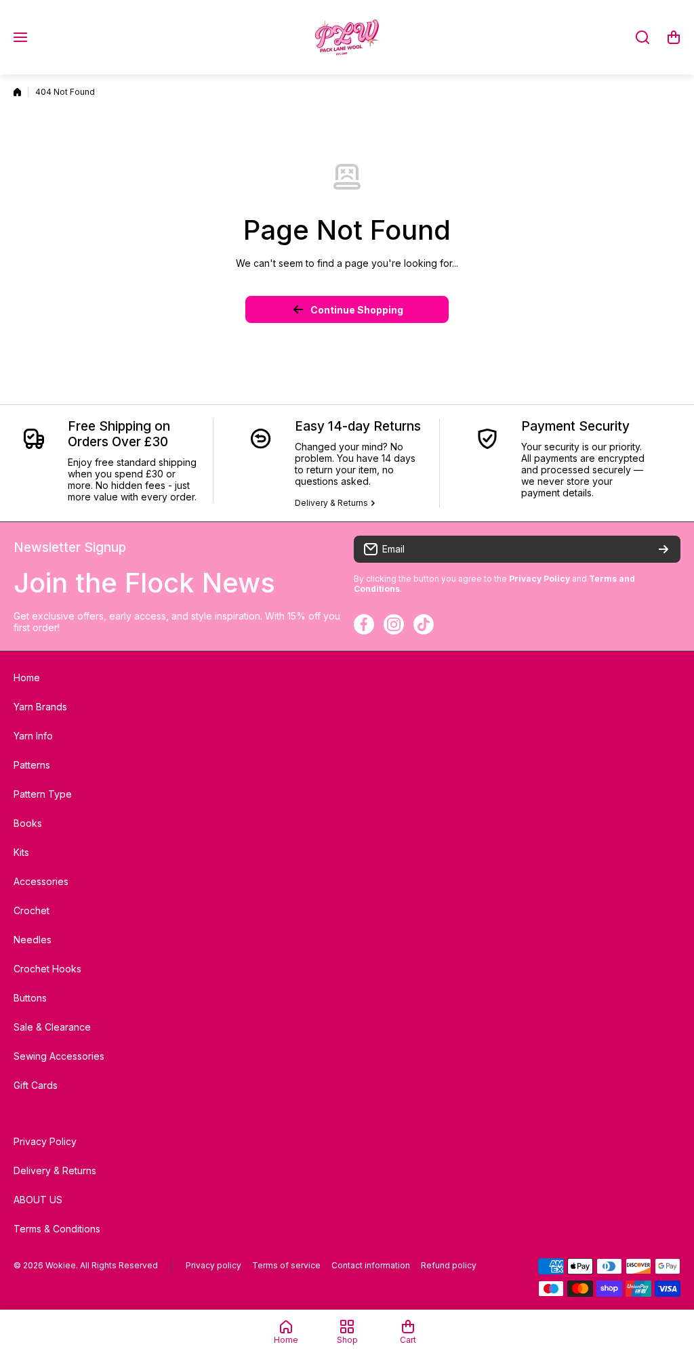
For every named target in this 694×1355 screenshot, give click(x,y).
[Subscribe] (663, 549)
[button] (673, 37)
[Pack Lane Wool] (347, 37)
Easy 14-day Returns (358, 426)
